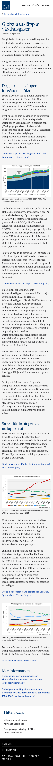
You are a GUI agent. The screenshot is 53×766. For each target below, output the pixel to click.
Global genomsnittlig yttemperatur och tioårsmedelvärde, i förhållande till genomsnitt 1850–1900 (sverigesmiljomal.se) (26, 692)
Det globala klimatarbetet (17, 14)
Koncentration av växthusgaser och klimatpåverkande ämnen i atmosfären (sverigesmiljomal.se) (22, 679)
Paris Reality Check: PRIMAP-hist (19, 661)
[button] (26, 744)
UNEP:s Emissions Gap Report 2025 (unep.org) (25, 284)
